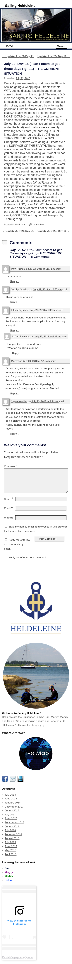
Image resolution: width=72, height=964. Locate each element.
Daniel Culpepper (12, 957)
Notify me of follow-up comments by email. (17, 544)
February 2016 (13, 834)
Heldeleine (20, 224)
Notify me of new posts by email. (27, 557)
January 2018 (13, 802)
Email (8, 508)
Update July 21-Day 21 (18, 56)
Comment (10, 466)
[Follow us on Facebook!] (5, 780)
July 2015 (10, 842)
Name (8, 499)
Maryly (15, 361)
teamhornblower (36, 957)
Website (8, 517)
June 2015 (11, 846)
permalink (39, 224)
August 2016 (12, 826)
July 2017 (10, 814)
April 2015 (10, 854)
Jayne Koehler (19, 401)
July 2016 (10, 830)
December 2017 (14, 806)
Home (9, 46)
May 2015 (10, 850)
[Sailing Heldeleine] (36, 25)
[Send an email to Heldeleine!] (13, 780)
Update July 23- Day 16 (53, 56)
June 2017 (11, 818)
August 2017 (12, 810)
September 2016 (14, 822)
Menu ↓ (62, 46)
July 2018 (10, 794)
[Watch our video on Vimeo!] (21, 780)
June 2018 (11, 798)
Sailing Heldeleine (20, 6)
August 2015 (12, 838)
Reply (14, 281)
